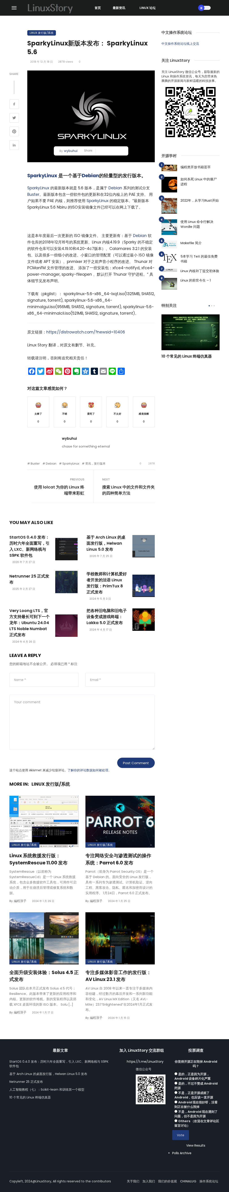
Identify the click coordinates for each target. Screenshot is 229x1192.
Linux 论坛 (148, 8)
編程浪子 (20, 901)
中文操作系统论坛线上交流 (180, 43)
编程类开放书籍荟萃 (195, 167)
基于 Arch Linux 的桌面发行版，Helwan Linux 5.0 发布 (106, 543)
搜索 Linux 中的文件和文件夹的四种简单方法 (128, 490)
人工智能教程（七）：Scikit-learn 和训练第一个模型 (46, 1089)
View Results (195, 1145)
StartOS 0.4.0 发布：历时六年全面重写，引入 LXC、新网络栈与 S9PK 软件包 (29, 546)
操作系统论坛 (208, 1181)
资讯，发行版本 (95, 463)
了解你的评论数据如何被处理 (88, 770)
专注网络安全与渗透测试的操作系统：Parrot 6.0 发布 (118, 859)
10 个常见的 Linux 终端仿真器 (186, 356)
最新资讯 (119, 8)
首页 (98, 8)
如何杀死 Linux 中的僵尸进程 (198, 182)
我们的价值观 (167, 1181)
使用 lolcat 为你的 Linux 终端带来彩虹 (59, 490)
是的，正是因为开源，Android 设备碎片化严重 (192, 1076)
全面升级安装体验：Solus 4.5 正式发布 (44, 976)
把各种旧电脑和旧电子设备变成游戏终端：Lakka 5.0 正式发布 (107, 616)
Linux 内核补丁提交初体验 (199, 271)
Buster (33, 194)
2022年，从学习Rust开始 (199, 200)
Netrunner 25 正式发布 (29, 579)
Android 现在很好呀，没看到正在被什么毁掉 (196, 1104)
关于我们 (133, 1181)
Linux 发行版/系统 (41, 33)
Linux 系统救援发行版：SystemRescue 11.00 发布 (38, 859)
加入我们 (148, 1181)
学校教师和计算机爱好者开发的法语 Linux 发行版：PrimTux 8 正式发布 (107, 583)
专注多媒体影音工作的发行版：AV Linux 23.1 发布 (118, 976)
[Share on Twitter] (14, 118)
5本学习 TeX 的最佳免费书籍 (199, 259)
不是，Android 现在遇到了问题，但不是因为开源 (196, 1113)
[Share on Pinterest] (14, 132)
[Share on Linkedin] (14, 145)
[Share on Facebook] (14, 104)
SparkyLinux (42, 175)
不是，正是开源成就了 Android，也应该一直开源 (193, 1095)
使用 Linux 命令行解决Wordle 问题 (196, 224)
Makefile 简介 (191, 243)
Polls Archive (181, 1153)
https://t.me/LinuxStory (145, 1061)
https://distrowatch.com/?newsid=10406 (85, 332)
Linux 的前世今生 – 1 (195, 280)
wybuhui (70, 151)
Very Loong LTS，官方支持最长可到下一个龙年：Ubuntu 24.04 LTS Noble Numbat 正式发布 (29, 623)
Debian (90, 175)
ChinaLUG (188, 1181)
